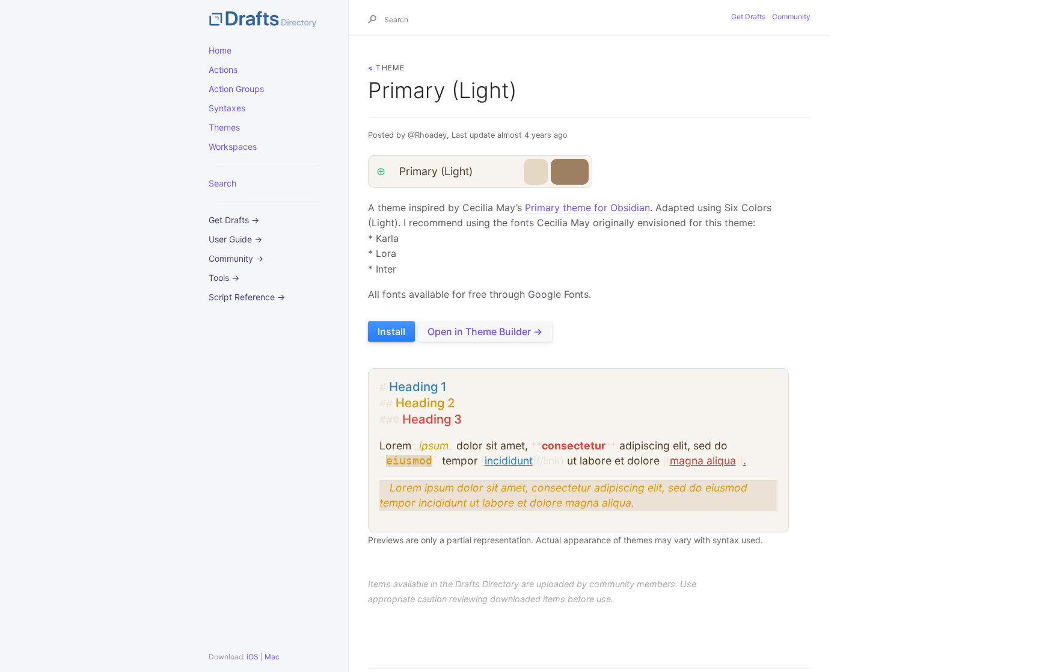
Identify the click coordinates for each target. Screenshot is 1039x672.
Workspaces (233, 146)
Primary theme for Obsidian (587, 208)
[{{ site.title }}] (268, 18)
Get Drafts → (234, 220)
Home (220, 50)
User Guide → (235, 239)
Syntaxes (227, 108)
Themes (224, 127)
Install (391, 331)
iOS (253, 656)
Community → (236, 258)
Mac (272, 656)
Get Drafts (748, 16)
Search (222, 183)
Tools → (224, 278)
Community (791, 16)
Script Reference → (247, 297)
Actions (223, 69)
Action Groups (236, 89)
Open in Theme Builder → (485, 331)
